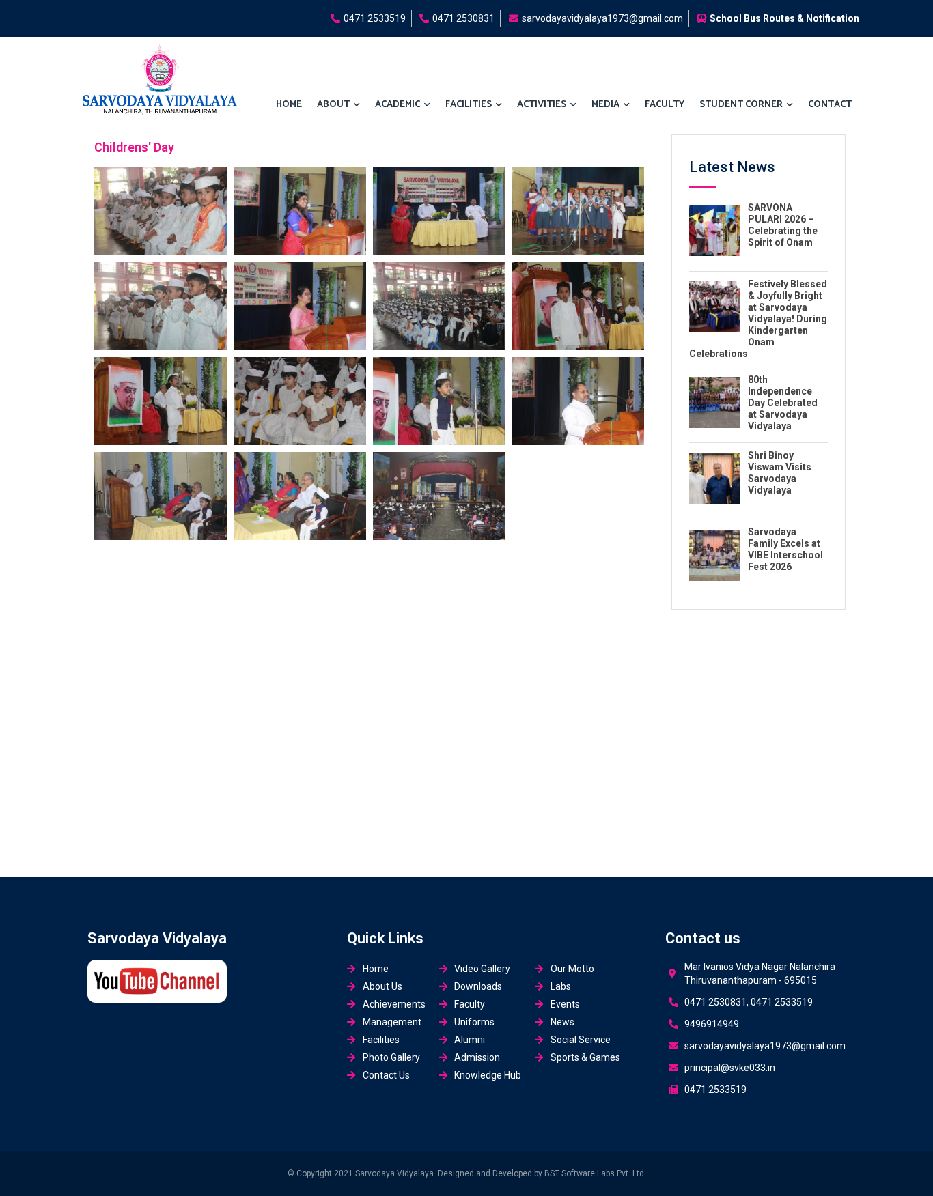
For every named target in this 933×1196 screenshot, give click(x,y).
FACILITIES (468, 105)
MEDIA (605, 105)
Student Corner (741, 105)
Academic (397, 105)
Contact (830, 105)
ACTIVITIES (541, 105)
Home (289, 105)
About (333, 105)
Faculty (664, 105)
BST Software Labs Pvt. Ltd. (595, 1173)
